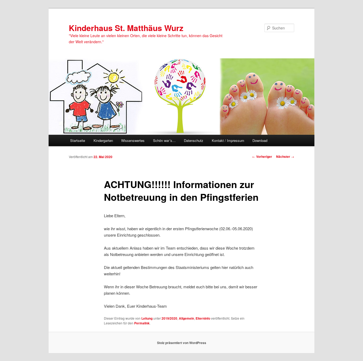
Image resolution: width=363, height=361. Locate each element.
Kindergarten (103, 140)
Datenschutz (193, 140)
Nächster (285, 156)
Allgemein (186, 318)
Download (259, 140)
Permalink (142, 323)
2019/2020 (169, 318)
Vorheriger (262, 156)
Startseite (77, 140)
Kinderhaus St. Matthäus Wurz (126, 27)
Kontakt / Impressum (228, 140)
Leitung (147, 318)
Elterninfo (203, 318)
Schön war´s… (164, 140)
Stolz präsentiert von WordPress (181, 342)
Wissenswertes (133, 140)
